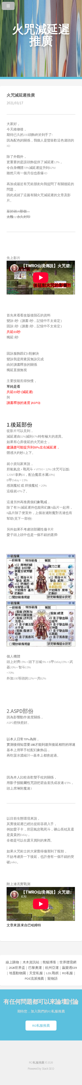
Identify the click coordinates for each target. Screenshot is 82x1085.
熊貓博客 (49, 962)
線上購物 (12, 962)
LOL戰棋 (52, 973)
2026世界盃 (17, 968)
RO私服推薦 (41, 1026)
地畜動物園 (17, 973)
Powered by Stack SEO (41, 1069)
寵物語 (52, 978)
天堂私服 (36, 973)
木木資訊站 (31, 962)
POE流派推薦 (34, 978)
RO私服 (67, 973)
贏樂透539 (69, 968)
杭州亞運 (52, 968)
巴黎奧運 (35, 968)
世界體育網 (67, 962)
